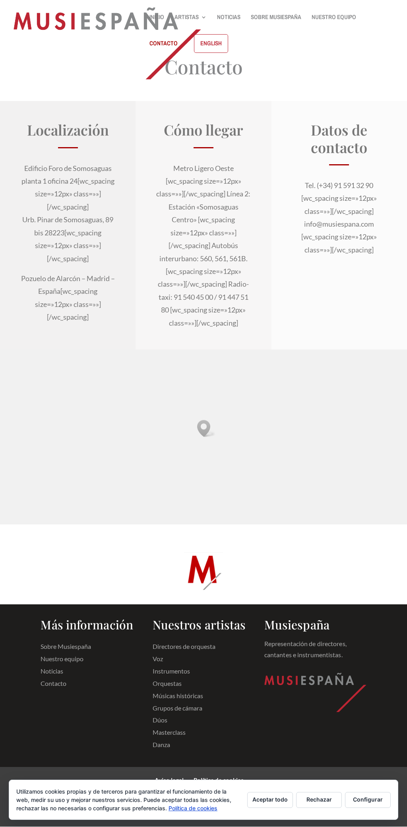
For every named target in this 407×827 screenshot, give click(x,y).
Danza (161, 745)
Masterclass (169, 733)
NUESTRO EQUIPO (334, 17)
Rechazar (319, 799)
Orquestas (167, 684)
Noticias (52, 671)
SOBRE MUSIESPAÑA (276, 17)
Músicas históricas (178, 696)
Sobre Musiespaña (66, 647)
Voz (158, 659)
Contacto (53, 684)
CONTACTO (163, 44)
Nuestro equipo (62, 659)
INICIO (156, 17)
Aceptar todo (270, 799)
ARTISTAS (186, 17)
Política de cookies (193, 808)
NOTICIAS (228, 17)
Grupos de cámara (177, 708)
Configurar (368, 799)
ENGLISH (211, 43)
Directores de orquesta (184, 647)
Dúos (160, 720)
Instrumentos (171, 671)
